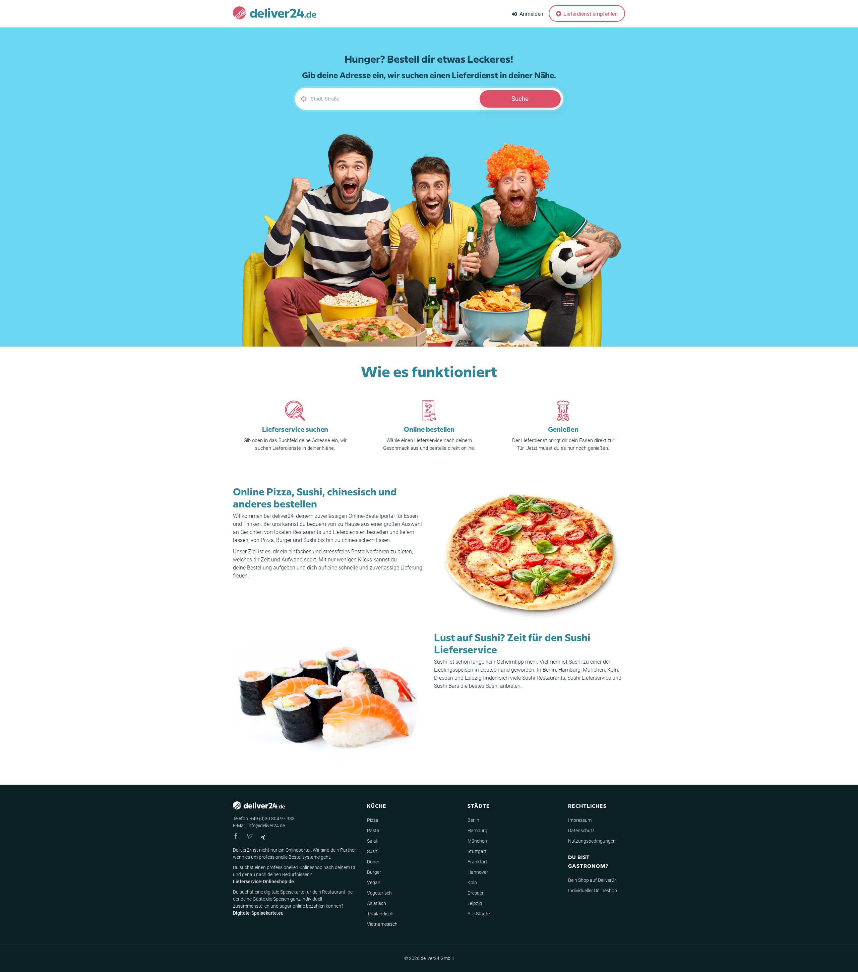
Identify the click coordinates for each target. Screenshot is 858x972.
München (594, 670)
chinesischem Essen (366, 540)
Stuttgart (477, 851)
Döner (373, 861)
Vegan (373, 882)
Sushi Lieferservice (589, 678)
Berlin (549, 670)
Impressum (580, 820)
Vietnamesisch (382, 924)
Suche (520, 99)
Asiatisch (376, 903)
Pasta (373, 830)
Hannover (478, 872)
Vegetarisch (379, 893)
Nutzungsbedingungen (592, 841)
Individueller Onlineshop (592, 890)
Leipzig (473, 678)
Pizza (267, 540)
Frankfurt (477, 861)
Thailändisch (380, 913)
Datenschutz (581, 830)
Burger (284, 540)
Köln (612, 670)
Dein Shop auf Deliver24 (592, 880)
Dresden (443, 678)
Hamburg (569, 670)
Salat (372, 841)
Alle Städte (479, 913)
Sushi (309, 540)
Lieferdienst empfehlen (590, 14)
